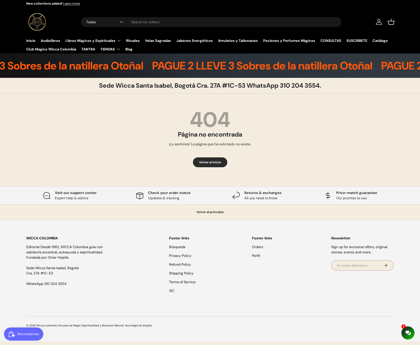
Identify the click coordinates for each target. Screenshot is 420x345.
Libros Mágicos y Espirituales (90, 40)
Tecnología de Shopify (138, 325)
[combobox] (211, 22)
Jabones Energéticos (194, 40)
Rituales (133, 40)
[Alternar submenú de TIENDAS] (118, 49)
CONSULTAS (330, 40)
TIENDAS (107, 49)
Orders (257, 247)
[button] (391, 22)
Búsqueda (177, 247)
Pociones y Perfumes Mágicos (289, 40)
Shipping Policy (181, 273)
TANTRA (88, 49)
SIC (171, 290)
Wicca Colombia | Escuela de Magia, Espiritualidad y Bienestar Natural (80, 325)
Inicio (30, 40)
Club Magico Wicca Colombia (51, 49)
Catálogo (380, 40)
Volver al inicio (210, 162)
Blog (129, 49)
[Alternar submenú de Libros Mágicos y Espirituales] (119, 40)
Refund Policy (180, 264)
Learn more (71, 3)
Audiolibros (50, 40)
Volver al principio (210, 212)
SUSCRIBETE (356, 40)
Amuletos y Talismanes (238, 40)
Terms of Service (182, 282)
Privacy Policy (180, 255)
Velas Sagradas (158, 40)
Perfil (256, 255)
